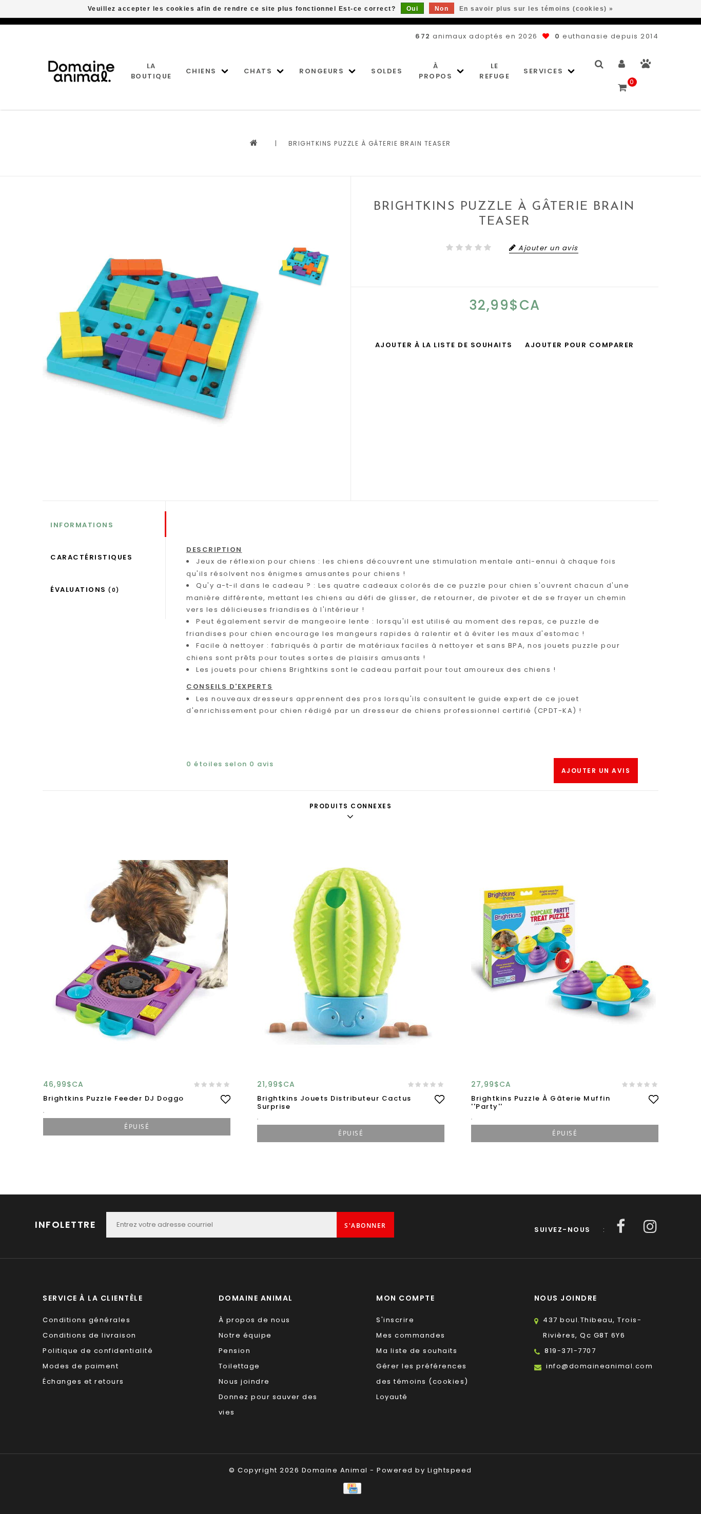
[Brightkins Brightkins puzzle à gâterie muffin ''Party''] (564, 952)
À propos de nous (254, 1320)
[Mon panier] (623, 83)
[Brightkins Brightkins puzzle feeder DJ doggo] (136, 952)
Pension (235, 1351)
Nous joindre (244, 1381)
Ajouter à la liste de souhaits (444, 345)
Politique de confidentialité (98, 1351)
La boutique (151, 71)
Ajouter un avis (596, 770)
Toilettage (239, 1366)
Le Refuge (494, 71)
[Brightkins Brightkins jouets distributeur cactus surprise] (350, 952)
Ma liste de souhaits (416, 1351)
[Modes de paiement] (350, 1488)
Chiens (201, 71)
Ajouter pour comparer (579, 345)
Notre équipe (245, 1335)
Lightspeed (449, 1470)
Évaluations (85, 589)
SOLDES (386, 71)
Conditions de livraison (90, 1335)
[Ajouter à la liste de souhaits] (225, 1099)
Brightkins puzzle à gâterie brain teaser (369, 143)
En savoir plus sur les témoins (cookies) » (536, 8)
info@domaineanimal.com (599, 1366)
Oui (412, 8)
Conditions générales (86, 1320)
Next (304, 325)
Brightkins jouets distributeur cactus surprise (334, 1102)
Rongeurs (321, 71)
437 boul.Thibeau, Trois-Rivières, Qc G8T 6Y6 (592, 1327)
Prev (304, 211)
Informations (81, 525)
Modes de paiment (81, 1366)
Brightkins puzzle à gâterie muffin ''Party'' (540, 1102)
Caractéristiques (91, 557)
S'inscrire (395, 1320)
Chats (258, 71)
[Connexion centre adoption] (645, 66)
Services (543, 71)
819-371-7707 (570, 1351)
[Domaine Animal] (81, 71)
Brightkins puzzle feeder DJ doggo (113, 1098)
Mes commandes (410, 1335)
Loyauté (392, 1397)
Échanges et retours (83, 1381)
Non (442, 8)
